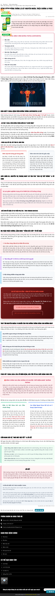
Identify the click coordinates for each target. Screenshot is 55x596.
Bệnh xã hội (5, 547)
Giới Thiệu (5, 563)
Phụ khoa (5, 540)
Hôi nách (5, 554)
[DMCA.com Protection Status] (4, 584)
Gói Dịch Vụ (6, 570)
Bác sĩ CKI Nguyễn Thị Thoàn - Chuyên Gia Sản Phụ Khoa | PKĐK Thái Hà (25, 15)
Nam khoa (5, 536)
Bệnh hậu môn (6, 543)
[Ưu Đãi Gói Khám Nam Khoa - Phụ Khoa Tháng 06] (6, 22)
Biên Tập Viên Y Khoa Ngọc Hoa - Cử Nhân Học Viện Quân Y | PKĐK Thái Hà (22, 14)
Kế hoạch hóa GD (7, 550)
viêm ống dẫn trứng (37, 132)
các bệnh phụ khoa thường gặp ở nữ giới (33, 115)
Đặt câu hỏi (40, 510)
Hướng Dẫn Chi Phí (7, 574)
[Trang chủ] (1, 4)
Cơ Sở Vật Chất (6, 567)
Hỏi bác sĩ (51, 591)
